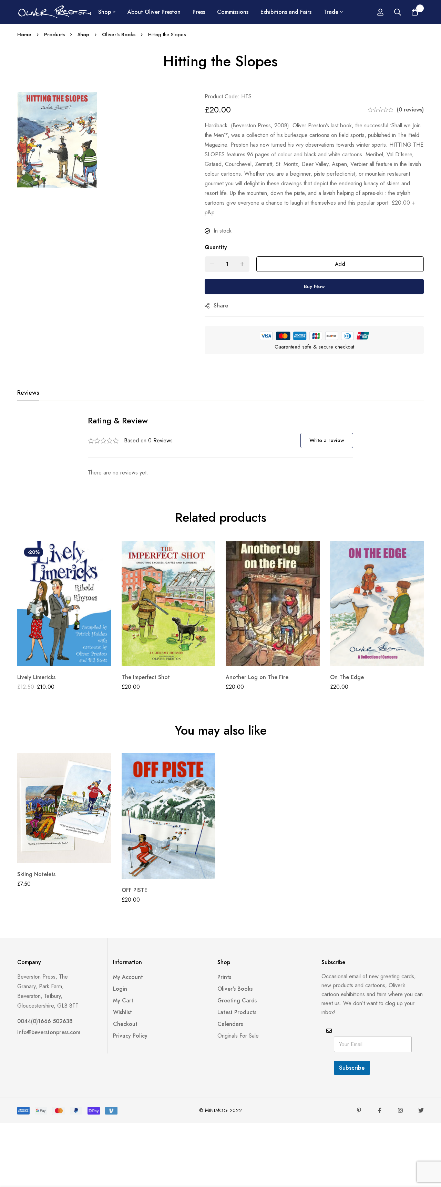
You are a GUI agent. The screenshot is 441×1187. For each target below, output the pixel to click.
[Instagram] (400, 1110)
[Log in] (380, 12)
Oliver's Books (118, 34)
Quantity (216, 247)
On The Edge (347, 677)
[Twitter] (421, 1110)
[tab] (28, 393)
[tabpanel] (220, 446)
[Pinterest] (359, 1110)
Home (24, 34)
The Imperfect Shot (146, 677)
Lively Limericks (36, 677)
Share (221, 306)
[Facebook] (379, 1110)
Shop (83, 34)
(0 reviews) (410, 110)
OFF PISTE (134, 890)
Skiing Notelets (36, 874)
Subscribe (352, 1067)
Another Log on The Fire (257, 677)
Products (54, 34)
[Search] (397, 12)
